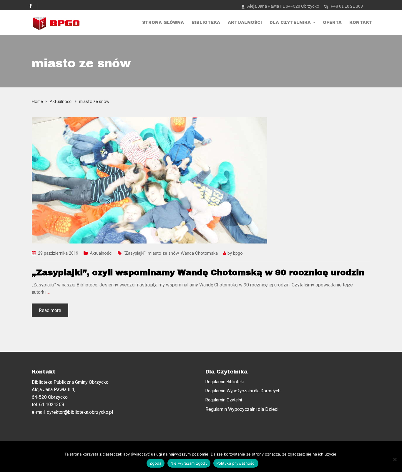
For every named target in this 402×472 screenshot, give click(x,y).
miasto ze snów (163, 253)
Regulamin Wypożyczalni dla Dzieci (241, 409)
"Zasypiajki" (135, 253)
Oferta (332, 22)
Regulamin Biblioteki (224, 381)
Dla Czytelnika (290, 22)
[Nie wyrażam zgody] (395, 459)
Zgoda (155, 463)
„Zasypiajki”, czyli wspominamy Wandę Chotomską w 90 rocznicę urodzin (198, 272)
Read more (50, 310)
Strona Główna (163, 22)
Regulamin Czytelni (223, 400)
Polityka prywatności (235, 463)
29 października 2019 (58, 253)
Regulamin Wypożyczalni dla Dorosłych (242, 390)
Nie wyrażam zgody (188, 463)
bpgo (238, 253)
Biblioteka (206, 22)
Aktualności (245, 22)
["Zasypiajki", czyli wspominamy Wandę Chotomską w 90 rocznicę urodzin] (149, 180)
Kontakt (360, 22)
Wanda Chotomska (199, 253)
